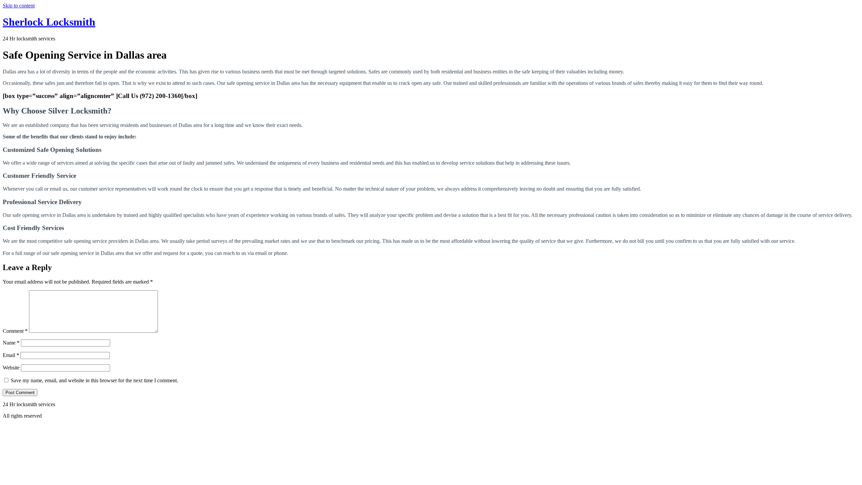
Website (11, 367)
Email (11, 355)
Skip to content (19, 5)
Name (11, 343)
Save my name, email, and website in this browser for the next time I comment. (94, 380)
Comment (15, 331)
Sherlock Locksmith (49, 22)
